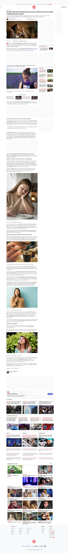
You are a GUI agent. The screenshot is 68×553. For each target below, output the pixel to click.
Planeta (28, 531)
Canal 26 (43, 528)
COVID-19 (16, 368)
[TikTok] (29, 546)
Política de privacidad (52, 531)
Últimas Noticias (13, 528)
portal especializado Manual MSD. (23, 166)
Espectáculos (13, 530)
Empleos (50, 536)
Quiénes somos (51, 528)
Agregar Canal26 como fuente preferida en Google (32, 19)
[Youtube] (26, 546)
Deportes (20, 529)
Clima (12, 529)
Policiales (12, 532)
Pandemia (8, 368)
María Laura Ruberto (13, 18)
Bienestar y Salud (21, 528)
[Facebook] (22, 546)
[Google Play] (42, 546)
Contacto (50, 529)
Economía (24, 433)
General (20, 530)
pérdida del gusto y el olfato (28, 50)
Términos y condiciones (52, 530)
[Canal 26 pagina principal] (34, 8)
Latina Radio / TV (44, 529)
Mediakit (51, 532)
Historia (28, 530)
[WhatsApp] (30, 546)
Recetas (28, 532)
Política (8, 433)
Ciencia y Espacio (29, 528)
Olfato (12, 368)
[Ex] (25, 546)
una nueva (11, 44)
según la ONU (34, 48)
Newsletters (51, 537)
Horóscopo (12, 531)
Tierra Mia (43, 530)
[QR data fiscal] (45, 546)
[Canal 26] (34, 541)
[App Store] (37, 546)
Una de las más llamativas (32, 49)
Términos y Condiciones (32, 549)
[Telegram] (32, 546)
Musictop (43, 532)
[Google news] (33, 546)
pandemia (14, 44)
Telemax (43, 531)
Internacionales (41, 433)
